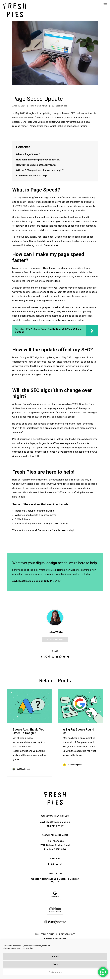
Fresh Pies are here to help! (32, 175)
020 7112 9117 (55, 826)
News (44, 106)
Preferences (55, 972)
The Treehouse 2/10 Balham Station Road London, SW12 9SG (55, 845)
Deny (55, 964)
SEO (34, 106)
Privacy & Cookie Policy (55, 939)
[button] (105, 4)
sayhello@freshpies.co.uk (27, 581)
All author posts (55, 639)
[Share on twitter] (45, 656)
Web (39, 106)
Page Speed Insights (34, 241)
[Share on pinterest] (53, 656)
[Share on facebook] (42, 656)
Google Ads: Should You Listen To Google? (28, 731)
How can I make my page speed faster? (38, 159)
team (63, 530)
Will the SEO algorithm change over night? (40, 170)
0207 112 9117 (52, 581)
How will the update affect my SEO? (36, 164)
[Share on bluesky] (64, 656)
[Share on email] (68, 656)
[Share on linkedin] (56, 656)
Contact (42, 530)
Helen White (61, 106)
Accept (55, 956)
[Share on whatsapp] (60, 656)
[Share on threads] (49, 656)
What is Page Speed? (28, 154)
